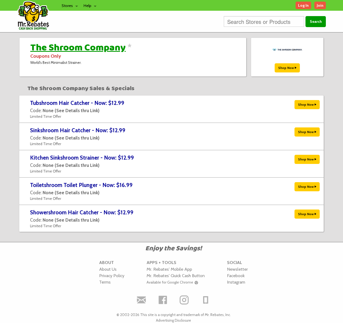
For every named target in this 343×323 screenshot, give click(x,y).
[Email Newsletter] (141, 300)
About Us (108, 269)
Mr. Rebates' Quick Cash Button (176, 275)
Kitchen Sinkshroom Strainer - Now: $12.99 (82, 157)
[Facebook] (163, 300)
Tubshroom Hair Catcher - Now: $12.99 (77, 103)
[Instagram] (184, 300)
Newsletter (237, 269)
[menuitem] (68, 5)
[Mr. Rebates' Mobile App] (206, 300)
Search (316, 21)
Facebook (236, 275)
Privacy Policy (111, 275)
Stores (67, 5)
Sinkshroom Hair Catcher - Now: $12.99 (77, 130)
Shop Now (286, 68)
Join (320, 5)
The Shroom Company (78, 47)
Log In (303, 5)
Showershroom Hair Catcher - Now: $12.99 (81, 212)
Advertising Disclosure (173, 320)
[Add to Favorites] (129, 49)
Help (87, 5)
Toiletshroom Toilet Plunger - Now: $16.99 (81, 185)
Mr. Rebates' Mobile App (169, 269)
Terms (105, 282)
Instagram (236, 282)
